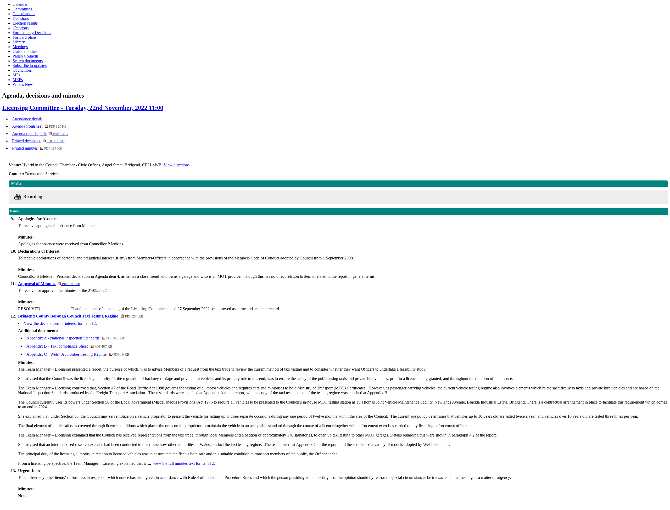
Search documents (28, 61)
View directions (176, 165)
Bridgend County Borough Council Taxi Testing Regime (80, 316)
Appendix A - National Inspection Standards (75, 338)
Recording (32, 196)
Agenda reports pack (40, 133)
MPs (16, 75)
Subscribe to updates (30, 65)
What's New (23, 84)
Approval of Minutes (49, 283)
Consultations (24, 14)
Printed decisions (38, 141)
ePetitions (21, 28)
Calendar (20, 4)
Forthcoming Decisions (32, 32)
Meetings (20, 46)
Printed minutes (37, 148)
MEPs (18, 79)
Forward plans (24, 37)
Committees (22, 9)
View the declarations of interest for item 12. (60, 323)
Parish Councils (25, 56)
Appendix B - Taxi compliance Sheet (69, 346)
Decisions (21, 18)
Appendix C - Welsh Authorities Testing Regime (77, 354)
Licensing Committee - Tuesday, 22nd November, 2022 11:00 (82, 107)
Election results (25, 23)
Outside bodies (25, 51)
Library (19, 42)
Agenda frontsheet (39, 126)
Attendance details (27, 119)
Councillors (22, 70)
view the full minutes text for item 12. (184, 463)
